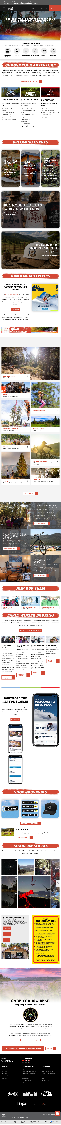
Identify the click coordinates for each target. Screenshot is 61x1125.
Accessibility (44, 1121)
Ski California (6, 939)
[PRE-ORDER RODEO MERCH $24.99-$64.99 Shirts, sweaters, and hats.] (30, 268)
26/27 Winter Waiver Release (48, 1071)
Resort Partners (4, 1078)
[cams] (38, 8)
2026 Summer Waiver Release (48, 1069)
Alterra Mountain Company (5, 1121)
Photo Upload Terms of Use (34, 1122)
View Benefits (15, 309)
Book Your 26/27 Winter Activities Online (30, 630)
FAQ (43, 1078)
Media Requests (25, 1083)
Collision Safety (7, 934)
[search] (42, 8)
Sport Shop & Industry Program (29, 1071)
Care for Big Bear (5, 1076)
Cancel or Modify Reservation (48, 1073)
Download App (15, 719)
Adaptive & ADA (25, 1069)
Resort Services (25, 1076)
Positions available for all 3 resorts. (28, 3)
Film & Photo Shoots (26, 1080)
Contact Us (3, 1069)
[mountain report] (33, 8)
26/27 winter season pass (11, 294)
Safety (43, 1076)
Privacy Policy (14, 1122)
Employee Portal (45, 1080)
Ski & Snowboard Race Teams (28, 1073)
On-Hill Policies (7, 928)
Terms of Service (23, 1122)
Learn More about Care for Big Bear (30, 1040)
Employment (4, 1073)
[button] (57, 1113)
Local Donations (25, 1078)
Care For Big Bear (20, 1026)
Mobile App (4, 1071)
